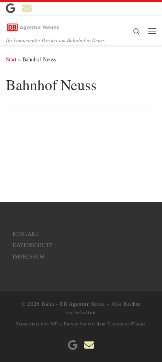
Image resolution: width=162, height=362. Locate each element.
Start (11, 59)
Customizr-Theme (126, 323)
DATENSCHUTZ (33, 245)
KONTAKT (26, 234)
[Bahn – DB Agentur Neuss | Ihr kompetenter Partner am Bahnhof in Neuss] (34, 25)
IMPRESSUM (28, 257)
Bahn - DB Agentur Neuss (73, 304)
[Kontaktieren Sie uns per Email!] (27, 8)
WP (54, 323)
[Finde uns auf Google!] (10, 8)
